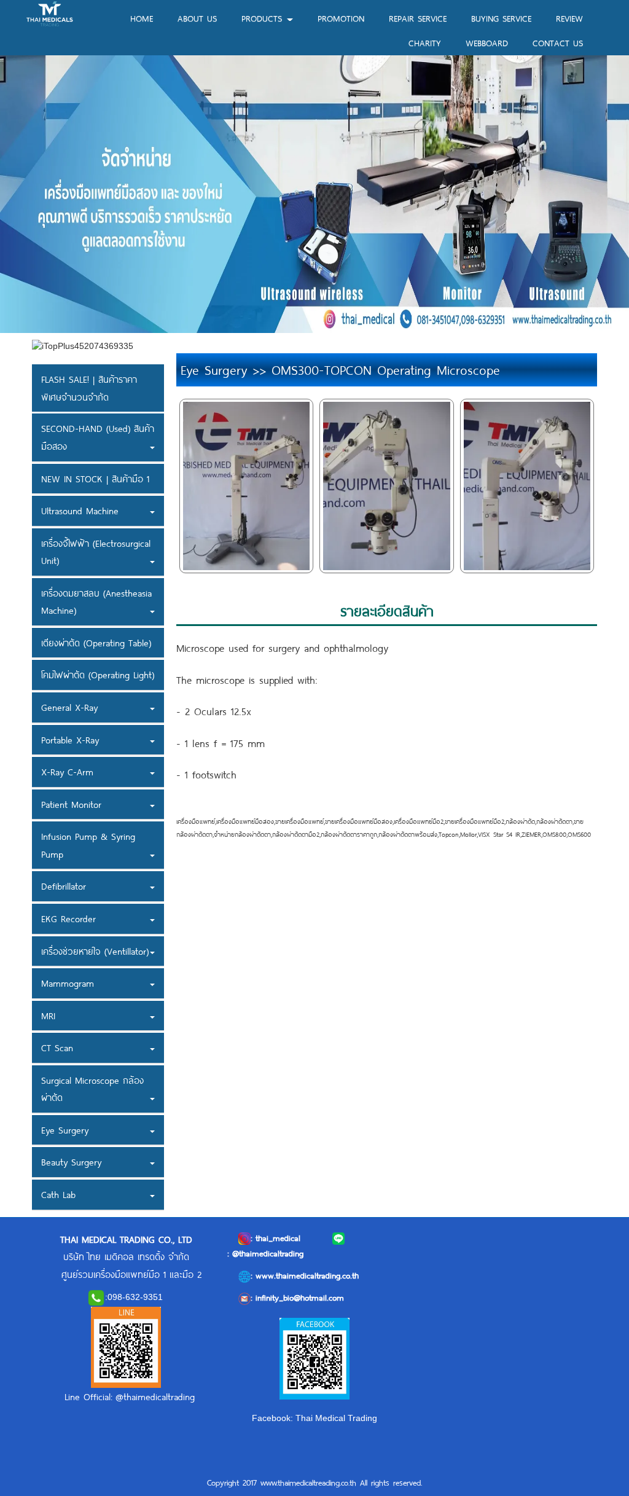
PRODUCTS (263, 18)
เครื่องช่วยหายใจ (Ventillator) (95, 951)
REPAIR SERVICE (418, 18)
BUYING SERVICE (501, 18)
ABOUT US (197, 18)
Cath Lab (58, 1194)
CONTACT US (558, 42)
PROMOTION (341, 18)
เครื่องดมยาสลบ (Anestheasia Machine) (96, 601)
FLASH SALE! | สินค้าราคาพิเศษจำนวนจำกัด (89, 388)
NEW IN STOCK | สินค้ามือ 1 (95, 478)
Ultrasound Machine (80, 510)
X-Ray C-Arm (67, 771)
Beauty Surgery (71, 1162)
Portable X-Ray (70, 739)
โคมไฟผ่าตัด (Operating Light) (97, 674)
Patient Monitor (71, 804)
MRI (48, 1015)
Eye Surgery (64, 1130)
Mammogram (67, 983)
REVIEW (569, 18)
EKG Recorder (68, 918)
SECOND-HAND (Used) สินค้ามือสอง (97, 437)
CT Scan (57, 1047)
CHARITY (424, 42)
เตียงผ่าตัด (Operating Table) (96, 642)
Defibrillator (63, 886)
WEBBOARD (487, 42)
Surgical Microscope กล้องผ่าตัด (92, 1089)
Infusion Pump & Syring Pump (88, 845)
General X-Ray (69, 707)
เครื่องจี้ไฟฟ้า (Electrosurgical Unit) (95, 552)
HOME (141, 18)
